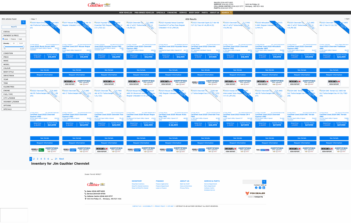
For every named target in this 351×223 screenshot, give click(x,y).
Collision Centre (209, 188)
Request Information (45, 75)
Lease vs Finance (161, 188)
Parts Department (210, 186)
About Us (184, 181)
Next (61, 159)
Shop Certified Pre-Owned (140, 188)
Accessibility (148, 206)
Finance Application (162, 184)
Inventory (137, 181)
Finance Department (162, 186)
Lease (6, 39)
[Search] (23, 22)
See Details (44, 70)
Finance (13, 39)
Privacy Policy (184, 188)
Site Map (170, 206)
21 (56, 159)
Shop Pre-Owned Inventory (140, 186)
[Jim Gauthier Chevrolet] (99, 4)
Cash (20, 39)
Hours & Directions (186, 186)
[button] (125, 12)
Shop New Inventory (138, 184)
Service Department (210, 184)
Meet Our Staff (184, 184)
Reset (13, 27)
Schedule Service (209, 190)
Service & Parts (212, 181)
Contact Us (136, 206)
